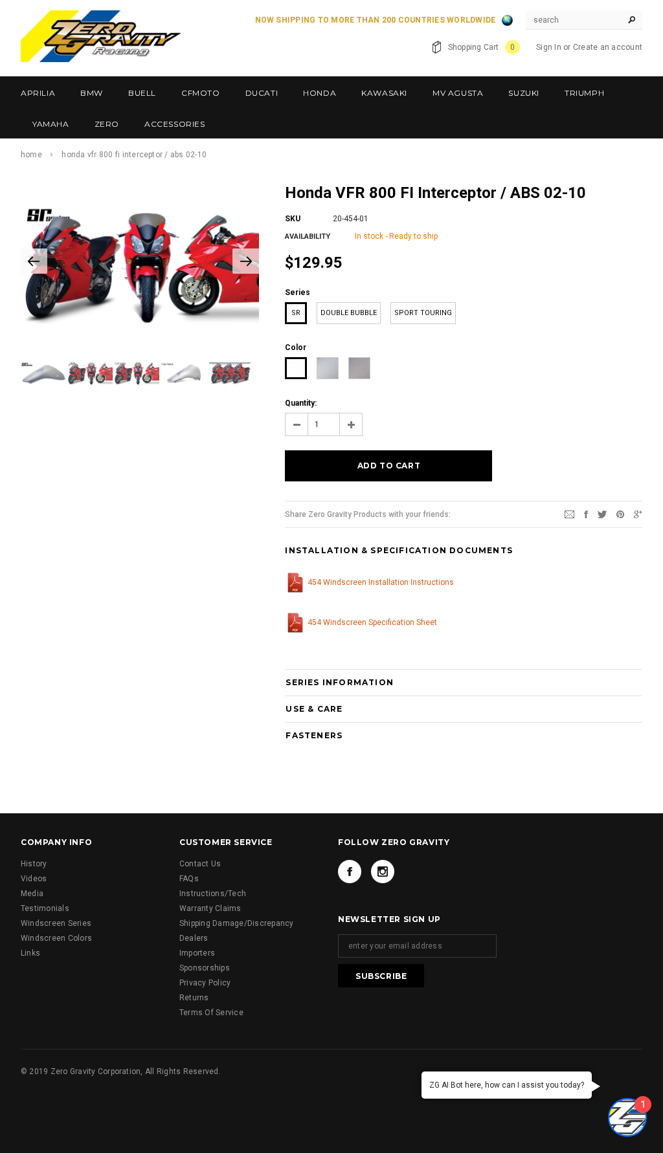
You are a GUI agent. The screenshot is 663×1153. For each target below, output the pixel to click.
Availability (307, 236)
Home (31, 154)
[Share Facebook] (586, 513)
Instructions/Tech (212, 893)
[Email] (569, 513)
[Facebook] (349, 871)
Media (32, 893)
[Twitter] (602, 513)
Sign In (548, 47)
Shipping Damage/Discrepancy (236, 923)
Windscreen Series (56, 923)
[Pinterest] (620, 513)
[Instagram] (382, 871)
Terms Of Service (211, 1012)
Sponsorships (204, 967)
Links (30, 953)
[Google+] (638, 513)
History (34, 863)
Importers (197, 953)
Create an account (607, 47)
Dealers (193, 938)
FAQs (189, 878)
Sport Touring (423, 313)
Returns (194, 997)
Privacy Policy (204, 982)
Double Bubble (348, 313)
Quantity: (301, 403)
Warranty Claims (210, 908)
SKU (292, 218)
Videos (34, 878)
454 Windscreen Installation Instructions (381, 582)
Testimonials (45, 908)
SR (295, 313)
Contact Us (200, 863)
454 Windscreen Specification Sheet (372, 622)
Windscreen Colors (56, 938)
